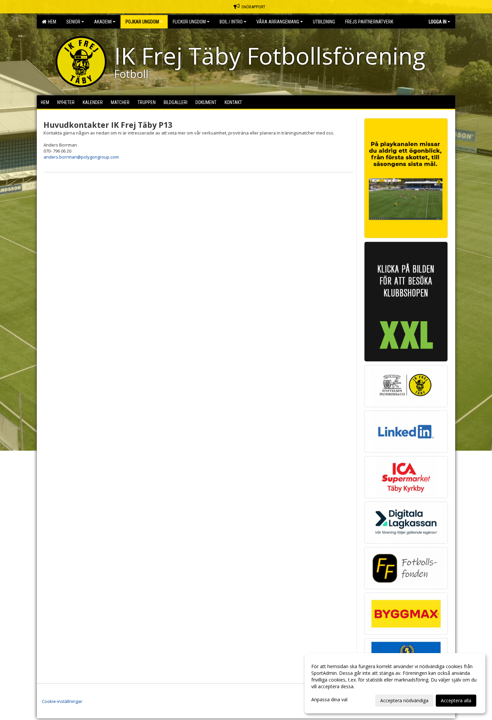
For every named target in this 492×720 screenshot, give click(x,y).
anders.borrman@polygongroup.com (81, 157)
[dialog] (395, 683)
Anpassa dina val (329, 700)
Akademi (103, 21)
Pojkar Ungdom (142, 21)
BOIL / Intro (231, 21)
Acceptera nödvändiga (404, 700)
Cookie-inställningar (62, 701)
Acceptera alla (456, 700)
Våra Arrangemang (277, 21)
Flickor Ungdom (189, 21)
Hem (51, 21)
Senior (73, 21)
